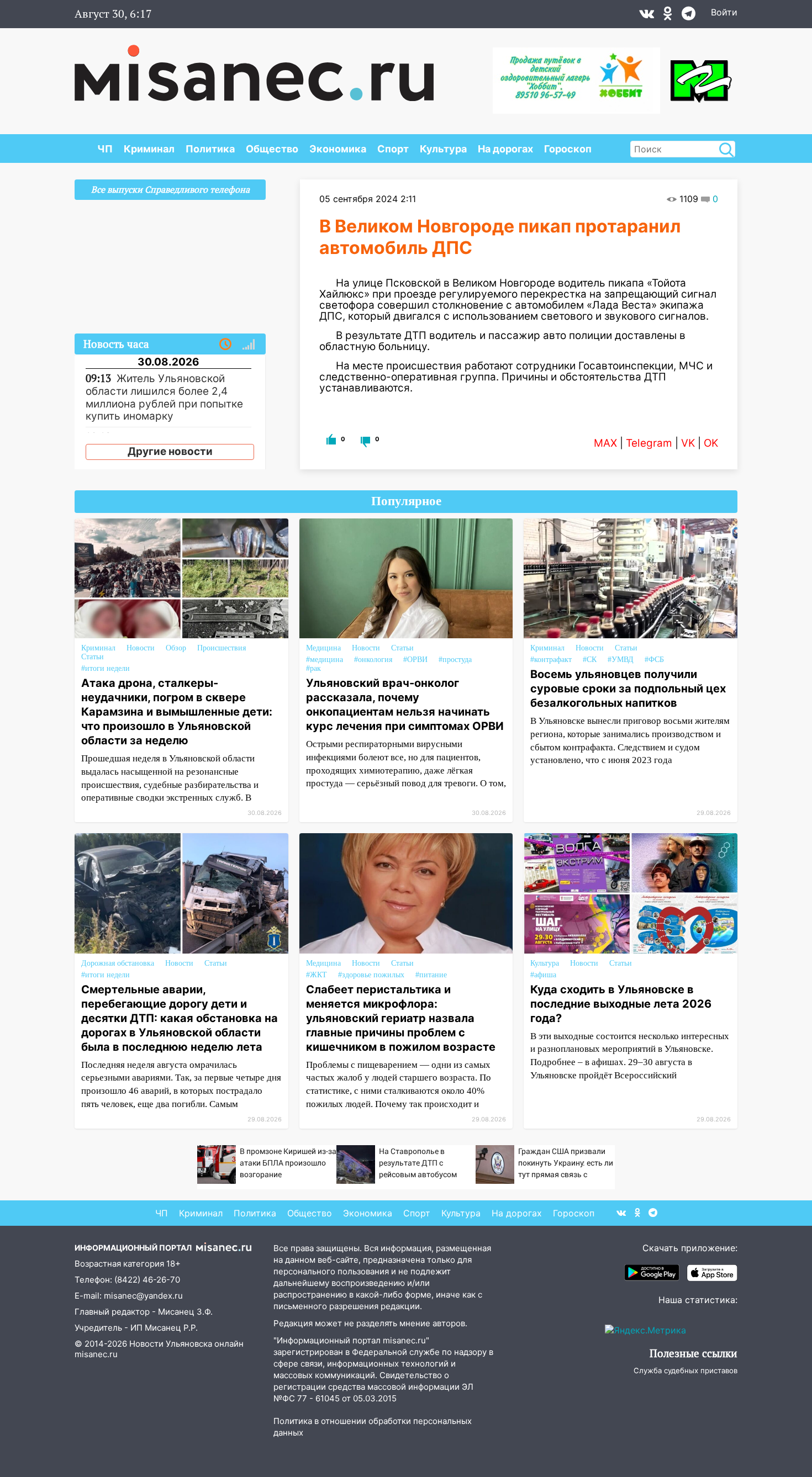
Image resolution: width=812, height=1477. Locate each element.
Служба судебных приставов (685, 1370)
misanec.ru (96, 1354)
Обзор (176, 648)
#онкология (373, 659)
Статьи (92, 657)
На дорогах (505, 149)
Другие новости (170, 451)
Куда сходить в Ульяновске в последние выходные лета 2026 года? (620, 1004)
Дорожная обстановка (117, 963)
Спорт (393, 149)
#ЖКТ (316, 975)
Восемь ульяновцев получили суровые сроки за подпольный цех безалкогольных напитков (628, 689)
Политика (210, 149)
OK (711, 443)
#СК (590, 659)
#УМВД (621, 659)
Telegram (649, 443)
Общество (272, 149)
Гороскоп (568, 149)
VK (688, 443)
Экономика (337, 149)
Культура (443, 149)
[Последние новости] (225, 344)
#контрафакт (551, 659)
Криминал (149, 149)
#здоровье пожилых (371, 975)
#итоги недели (105, 668)
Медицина (323, 648)
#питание (431, 975)
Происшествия (221, 648)
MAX (605, 443)
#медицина (324, 659)
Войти (724, 12)
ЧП (105, 149)
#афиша (543, 975)
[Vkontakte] (646, 16)
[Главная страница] (254, 67)
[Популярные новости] (248, 344)
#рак (313, 668)
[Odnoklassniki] (668, 16)
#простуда (455, 659)
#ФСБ (654, 659)
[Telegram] (688, 16)
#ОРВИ (415, 659)
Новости (140, 648)
